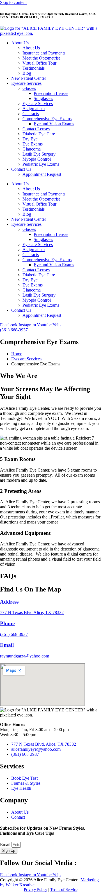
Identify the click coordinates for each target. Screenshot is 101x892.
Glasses (29, 88)
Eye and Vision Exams (54, 123)
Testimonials (33, 68)
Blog (26, 73)
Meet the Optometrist (41, 58)
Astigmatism (33, 108)
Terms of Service (63, 890)
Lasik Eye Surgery (39, 154)
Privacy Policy (35, 890)
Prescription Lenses (51, 93)
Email (6, 844)
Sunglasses (43, 98)
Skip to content (13, 2)
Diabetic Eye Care (38, 133)
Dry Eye (30, 138)
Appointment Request (41, 174)
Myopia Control (36, 159)
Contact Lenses (36, 128)
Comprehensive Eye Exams (47, 118)
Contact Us (21, 169)
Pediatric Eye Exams (40, 164)
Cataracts (30, 113)
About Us (20, 42)
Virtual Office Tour (39, 63)
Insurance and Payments (43, 53)
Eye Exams (32, 144)
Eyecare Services (26, 83)
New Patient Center (28, 78)
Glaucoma (31, 149)
